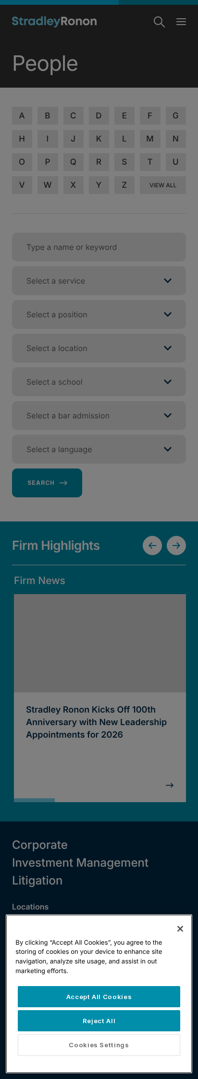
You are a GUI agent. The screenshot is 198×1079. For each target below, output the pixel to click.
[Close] (180, 928)
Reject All (99, 1021)
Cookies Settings (99, 1045)
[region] (99, 993)
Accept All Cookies (99, 997)
